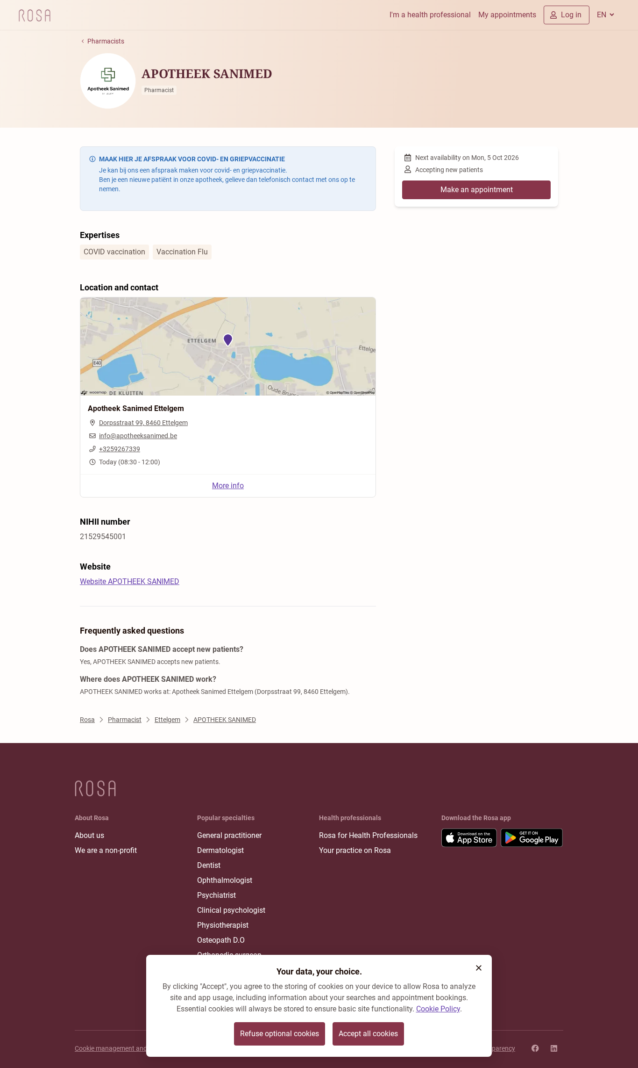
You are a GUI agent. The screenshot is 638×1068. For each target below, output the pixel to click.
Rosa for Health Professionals (368, 835)
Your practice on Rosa (355, 850)
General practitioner (229, 835)
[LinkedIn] (554, 1048)
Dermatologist (220, 850)
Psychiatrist (216, 895)
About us (89, 835)
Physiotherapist (222, 925)
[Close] (478, 968)
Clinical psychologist (231, 910)
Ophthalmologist (224, 880)
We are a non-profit (106, 850)
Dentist (208, 865)
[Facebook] (535, 1048)
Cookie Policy (438, 1008)
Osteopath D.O (221, 940)
